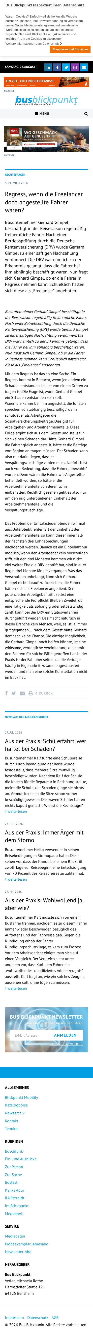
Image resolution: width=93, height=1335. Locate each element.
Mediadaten (15, 1236)
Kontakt (11, 1120)
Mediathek (14, 1213)
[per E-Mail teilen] (22, 693)
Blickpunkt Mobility (21, 1097)
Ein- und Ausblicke (20, 1158)
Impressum (14, 1317)
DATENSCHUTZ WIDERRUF (66, 1044)
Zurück (45, 693)
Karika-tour (14, 1190)
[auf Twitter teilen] (13, 693)
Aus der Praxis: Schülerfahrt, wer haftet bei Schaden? (45, 745)
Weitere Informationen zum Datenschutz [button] (32, 43)
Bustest (11, 1182)
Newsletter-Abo (18, 1251)
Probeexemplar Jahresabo (26, 1243)
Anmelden (65, 1035)
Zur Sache (13, 1174)
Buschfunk (14, 1151)
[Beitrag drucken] (31, 693)
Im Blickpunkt (17, 1205)
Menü (43, 113)
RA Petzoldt (14, 1197)
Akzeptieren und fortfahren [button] (70, 49)
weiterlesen (16, 811)
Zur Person (14, 1166)
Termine (11, 1128)
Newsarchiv (15, 1112)
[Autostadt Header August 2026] (46, 82)
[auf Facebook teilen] (7, 693)
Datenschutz (37, 1317)
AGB (55, 1317)
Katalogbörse (16, 1105)
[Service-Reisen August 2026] (46, 139)
